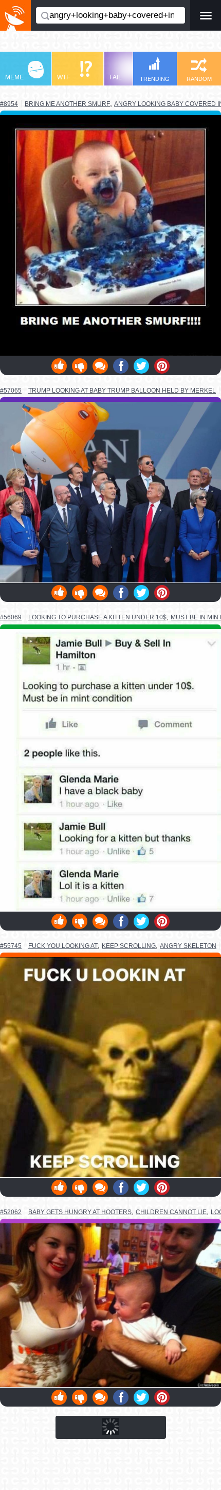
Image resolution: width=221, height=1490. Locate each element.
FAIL (115, 77)
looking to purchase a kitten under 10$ (97, 617)
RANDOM (199, 79)
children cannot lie (171, 1212)
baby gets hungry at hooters (80, 1211)
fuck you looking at (63, 945)
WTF (63, 77)
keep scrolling (129, 945)
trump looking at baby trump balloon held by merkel (122, 390)
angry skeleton (188, 945)
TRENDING (155, 79)
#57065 (11, 390)
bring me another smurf (67, 103)
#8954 (9, 103)
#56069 (11, 617)
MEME (14, 77)
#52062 (11, 1212)
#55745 (11, 945)
